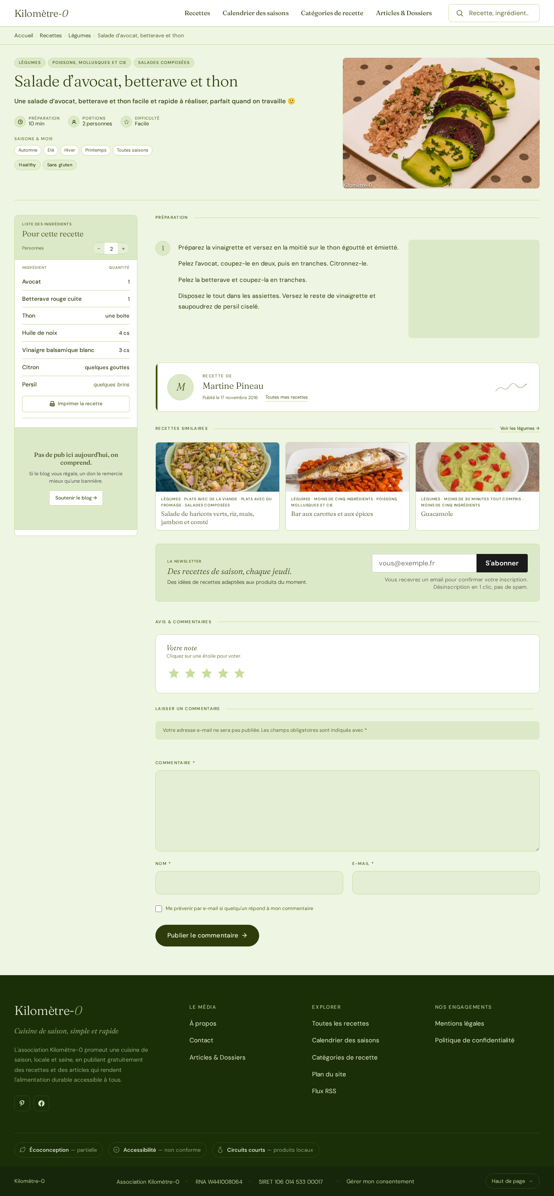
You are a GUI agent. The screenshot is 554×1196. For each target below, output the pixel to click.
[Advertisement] (75, 478)
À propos (203, 1023)
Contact (201, 1040)
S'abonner (502, 562)
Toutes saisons (132, 150)
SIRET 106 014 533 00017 (291, 1181)
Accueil (23, 35)
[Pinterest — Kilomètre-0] (22, 1103)
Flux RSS (324, 1091)
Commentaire (175, 762)
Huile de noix (39, 332)
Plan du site (329, 1074)
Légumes (79, 35)
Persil (29, 384)
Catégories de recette (332, 13)
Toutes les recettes (340, 1023)
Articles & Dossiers (404, 13)
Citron (30, 367)
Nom (163, 863)
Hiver (69, 150)
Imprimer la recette (80, 403)
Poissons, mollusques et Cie (89, 62)
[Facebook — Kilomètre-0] (41, 1103)
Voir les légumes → (520, 428)
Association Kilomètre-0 (147, 1181)
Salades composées (164, 62)
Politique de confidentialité (475, 1040)
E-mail (363, 863)
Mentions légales (459, 1023)
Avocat (31, 281)
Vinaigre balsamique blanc (58, 350)
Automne (27, 150)
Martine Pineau (233, 385)
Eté (51, 150)
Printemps (96, 150)
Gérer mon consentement (380, 1181)
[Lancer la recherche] (459, 13)
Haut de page (508, 1181)
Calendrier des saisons (256, 13)
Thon (28, 315)
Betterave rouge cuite (52, 298)
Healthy (27, 165)
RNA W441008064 (219, 1181)
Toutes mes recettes (286, 397)
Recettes (197, 13)
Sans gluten (60, 165)
